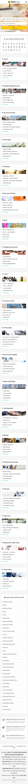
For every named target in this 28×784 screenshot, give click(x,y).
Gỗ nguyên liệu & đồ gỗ (11, 247)
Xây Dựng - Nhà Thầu (8, 176)
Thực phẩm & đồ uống (8, 693)
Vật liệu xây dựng (7, 699)
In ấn (4, 650)
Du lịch (5, 634)
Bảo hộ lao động (7, 608)
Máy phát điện (6, 398)
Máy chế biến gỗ (7, 451)
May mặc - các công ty (8, 95)
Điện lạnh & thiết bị (9, 193)
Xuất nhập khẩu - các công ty (10, 417)
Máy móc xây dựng (7, 444)
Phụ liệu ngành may (8, 100)
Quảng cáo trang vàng (15, 726)
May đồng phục (7, 97)
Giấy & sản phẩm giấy (8, 641)
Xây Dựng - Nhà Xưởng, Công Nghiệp (12, 180)
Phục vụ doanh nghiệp (10, 354)
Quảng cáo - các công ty (9, 552)
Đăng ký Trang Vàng (9, 746)
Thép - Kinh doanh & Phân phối (10, 527)
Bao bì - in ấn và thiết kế (9, 232)
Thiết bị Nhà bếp (7, 149)
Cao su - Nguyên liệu (8, 283)
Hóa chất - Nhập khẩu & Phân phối (11, 498)
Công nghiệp (6, 618)
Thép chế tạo (6, 532)
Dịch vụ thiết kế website (15, 735)
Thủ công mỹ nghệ (7, 690)
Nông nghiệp (6, 670)
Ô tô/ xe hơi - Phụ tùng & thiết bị (11, 337)
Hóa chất (6, 489)
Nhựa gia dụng (6, 156)
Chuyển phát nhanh (8, 129)
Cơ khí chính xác (7, 71)
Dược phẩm (6, 579)
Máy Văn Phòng (7, 471)
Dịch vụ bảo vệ (6, 315)
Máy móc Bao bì (7, 449)
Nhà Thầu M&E (7, 183)
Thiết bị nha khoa (7, 586)
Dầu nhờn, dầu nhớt (8, 344)
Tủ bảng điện (6, 395)
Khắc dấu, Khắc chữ (8, 371)
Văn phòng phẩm (7, 478)
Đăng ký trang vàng (15, 719)
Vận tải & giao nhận (9, 113)
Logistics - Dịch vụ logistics (9, 422)
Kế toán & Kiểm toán (8, 366)
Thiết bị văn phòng (7, 476)
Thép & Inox (7, 516)
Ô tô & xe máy (8, 328)
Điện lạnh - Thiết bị (7, 203)
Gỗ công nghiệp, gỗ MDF (9, 263)
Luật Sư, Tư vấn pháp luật (9, 364)
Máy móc (6, 435)
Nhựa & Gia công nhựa (8, 664)
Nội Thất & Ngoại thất (8, 667)
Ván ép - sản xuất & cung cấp (10, 259)
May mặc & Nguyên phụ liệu (12, 86)
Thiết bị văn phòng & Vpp (11, 462)
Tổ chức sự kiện (7, 557)
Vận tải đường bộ (7, 124)
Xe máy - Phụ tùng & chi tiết (10, 339)
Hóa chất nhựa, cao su (8, 505)
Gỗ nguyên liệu (6, 256)
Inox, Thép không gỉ (8, 525)
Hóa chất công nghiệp (8, 500)
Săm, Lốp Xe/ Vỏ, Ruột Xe (9, 342)
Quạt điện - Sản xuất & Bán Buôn (11, 153)
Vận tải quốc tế (6, 420)
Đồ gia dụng (7, 139)
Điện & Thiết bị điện (9, 381)
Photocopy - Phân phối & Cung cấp (11, 474)
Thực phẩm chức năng (8, 581)
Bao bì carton (6, 236)
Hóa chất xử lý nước (8, 503)
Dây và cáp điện (7, 393)
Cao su (6, 274)
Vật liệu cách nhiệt (7, 207)
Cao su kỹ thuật (7, 288)
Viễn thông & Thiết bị (8, 703)
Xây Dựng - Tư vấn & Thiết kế (10, 178)
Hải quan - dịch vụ (7, 424)
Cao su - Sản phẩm (7, 285)
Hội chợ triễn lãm (7, 559)
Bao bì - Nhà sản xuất (8, 229)
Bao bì (5, 220)
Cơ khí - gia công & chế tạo (10, 68)
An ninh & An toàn (9, 301)
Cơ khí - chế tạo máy (8, 73)
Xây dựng (7, 166)
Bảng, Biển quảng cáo (8, 554)
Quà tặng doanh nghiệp (9, 677)
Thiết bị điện (6, 391)
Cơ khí (6, 59)
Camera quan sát (7, 310)
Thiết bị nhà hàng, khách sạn (10, 151)
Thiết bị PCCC (6, 317)
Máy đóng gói (6, 447)
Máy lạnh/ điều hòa (8, 205)
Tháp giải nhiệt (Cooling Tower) (10, 210)
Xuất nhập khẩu (8, 408)
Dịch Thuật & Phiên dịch (9, 368)
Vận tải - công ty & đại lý (9, 122)
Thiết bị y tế (6, 583)
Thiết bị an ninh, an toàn (9, 312)
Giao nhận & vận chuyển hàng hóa (11, 127)
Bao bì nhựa (6, 234)
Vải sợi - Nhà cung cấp (8, 102)
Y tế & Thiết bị (8, 569)
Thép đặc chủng (7, 530)
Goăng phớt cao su (8, 290)
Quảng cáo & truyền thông (11, 542)
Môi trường (6, 660)
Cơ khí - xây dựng (7, 75)
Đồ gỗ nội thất (6, 261)
